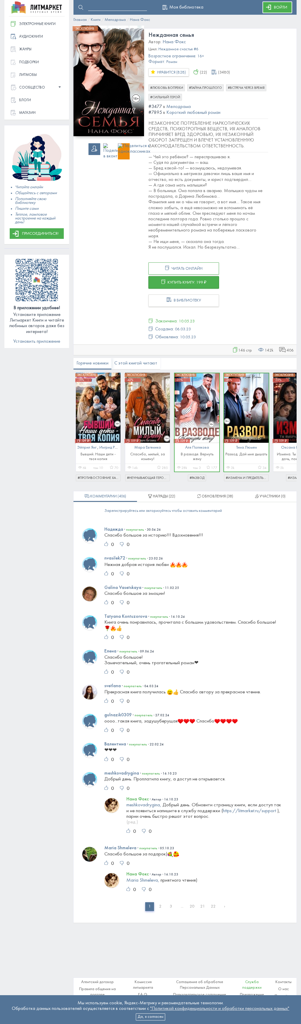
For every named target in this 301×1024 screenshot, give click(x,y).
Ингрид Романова (114, 447)
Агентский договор (97, 982)
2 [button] (160, 906)
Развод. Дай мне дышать (246, 454)
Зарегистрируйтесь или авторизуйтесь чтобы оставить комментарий (163, 511)
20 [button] (192, 906)
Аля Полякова (197, 447)
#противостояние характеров (99, 478)
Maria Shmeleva (120, 848)
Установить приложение (36, 341)
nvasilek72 (114, 558)
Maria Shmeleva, (142, 880)
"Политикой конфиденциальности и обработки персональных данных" (219, 1008)
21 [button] (202, 906)
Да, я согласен (150, 1017)
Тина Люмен (246, 447)
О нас (283, 989)
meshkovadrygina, (143, 805)
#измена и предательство (247, 478)
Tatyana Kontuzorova (125, 616)
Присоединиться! (40, 234)
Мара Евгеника (147, 447)
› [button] (224, 906)
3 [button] (171, 906)
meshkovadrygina (121, 773)
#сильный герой (165, 97)
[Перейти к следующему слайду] (288, 424)
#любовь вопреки (166, 88)
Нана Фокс (137, 799)
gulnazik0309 (118, 715)
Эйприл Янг (87, 447)
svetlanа (112, 686)
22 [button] (213, 906)
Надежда (113, 529)
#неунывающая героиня (148, 478)
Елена (110, 651)
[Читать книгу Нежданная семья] (108, 81)
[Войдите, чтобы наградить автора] (195, 73)
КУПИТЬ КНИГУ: (186, 282)
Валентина (115, 744)
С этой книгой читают (135, 363)
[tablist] (105, 496)
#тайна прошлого (205, 88)
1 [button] (149, 906)
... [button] (182, 906)
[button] (36, 87)
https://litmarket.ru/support (249, 811)
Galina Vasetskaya (122, 587)
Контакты (283, 982)
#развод (197, 478)
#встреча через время (246, 88)
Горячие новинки (92, 363)
